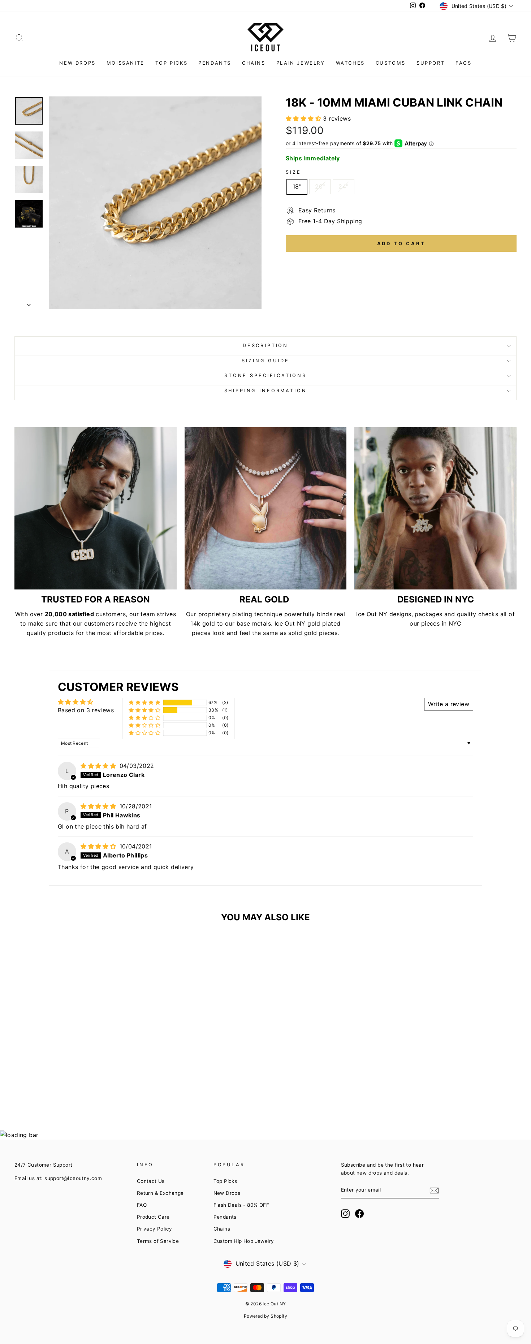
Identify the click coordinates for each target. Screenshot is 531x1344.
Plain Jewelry (300, 63)
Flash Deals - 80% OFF (241, 1205)
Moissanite (125, 63)
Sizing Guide (265, 360)
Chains (254, 63)
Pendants (214, 63)
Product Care (153, 1217)
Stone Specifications (265, 375)
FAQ (142, 1205)
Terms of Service (158, 1241)
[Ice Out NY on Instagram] (345, 1213)
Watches (350, 63)
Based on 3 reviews (86, 710)
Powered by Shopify (265, 1316)
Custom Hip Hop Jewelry (243, 1241)
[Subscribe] (434, 1190)
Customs (391, 63)
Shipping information (265, 390)
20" (320, 186)
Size (293, 172)
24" (343, 186)
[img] (99, 765)
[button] (304, 118)
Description (265, 345)
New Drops (77, 63)
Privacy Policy (154, 1229)
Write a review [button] (448, 704)
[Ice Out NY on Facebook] (359, 1213)
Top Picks (171, 63)
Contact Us (151, 1181)
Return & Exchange (160, 1193)
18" (297, 186)
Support (430, 63)
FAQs (463, 63)
